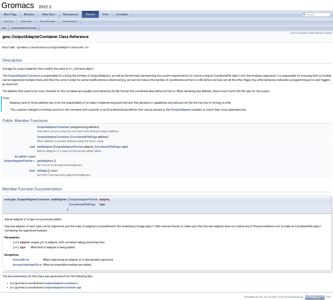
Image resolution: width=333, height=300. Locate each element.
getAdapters (45, 160)
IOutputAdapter (181, 109)
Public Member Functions (320, 33)
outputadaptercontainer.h (61, 283)
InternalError (21, 259)
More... (99, 151)
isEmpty (42, 170)
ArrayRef (20, 156)
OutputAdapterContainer (24, 28)
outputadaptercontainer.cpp (62, 287)
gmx (4, 28)
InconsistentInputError (27, 264)
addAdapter (44, 146)
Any (254, 79)
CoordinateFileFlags (84, 136)
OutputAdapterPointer (68, 146)
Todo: (6, 98)
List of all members (298, 33)
